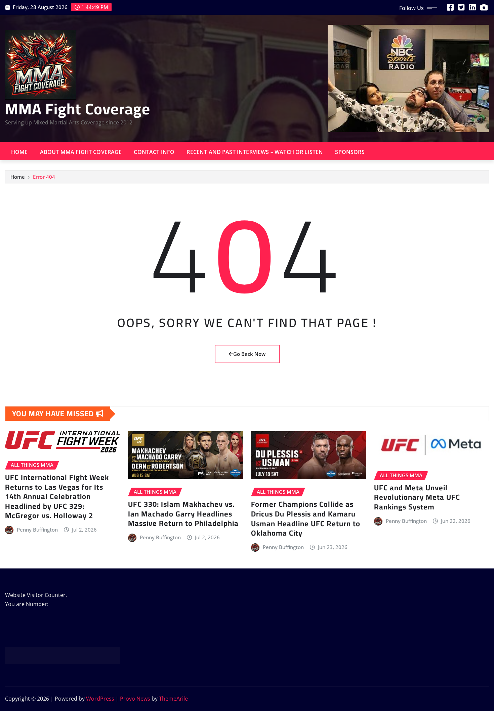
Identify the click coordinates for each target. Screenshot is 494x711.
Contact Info (154, 152)
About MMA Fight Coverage (81, 152)
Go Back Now (249, 353)
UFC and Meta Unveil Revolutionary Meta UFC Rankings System (417, 497)
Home (19, 152)
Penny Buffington (37, 529)
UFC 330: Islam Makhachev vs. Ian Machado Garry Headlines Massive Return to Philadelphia (183, 513)
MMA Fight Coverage (77, 108)
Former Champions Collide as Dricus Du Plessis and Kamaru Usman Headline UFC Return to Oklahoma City (305, 518)
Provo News (135, 698)
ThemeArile (173, 698)
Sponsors (349, 152)
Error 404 (44, 176)
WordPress (100, 698)
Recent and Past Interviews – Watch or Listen (255, 152)
